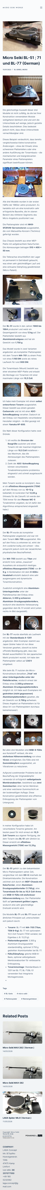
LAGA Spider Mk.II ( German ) (17, 1118)
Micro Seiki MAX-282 (13, 1083)
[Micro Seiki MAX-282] (22, 1067)
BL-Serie (8, 994)
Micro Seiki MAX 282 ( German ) (18, 1047)
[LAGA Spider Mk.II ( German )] (22, 1103)
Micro (24, 70)
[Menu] (41, 8)
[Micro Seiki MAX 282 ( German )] (22, 1032)
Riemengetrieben (29, 999)
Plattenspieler (10, 999)
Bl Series (18, 70)
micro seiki (22, 994)
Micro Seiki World (13, 7)
